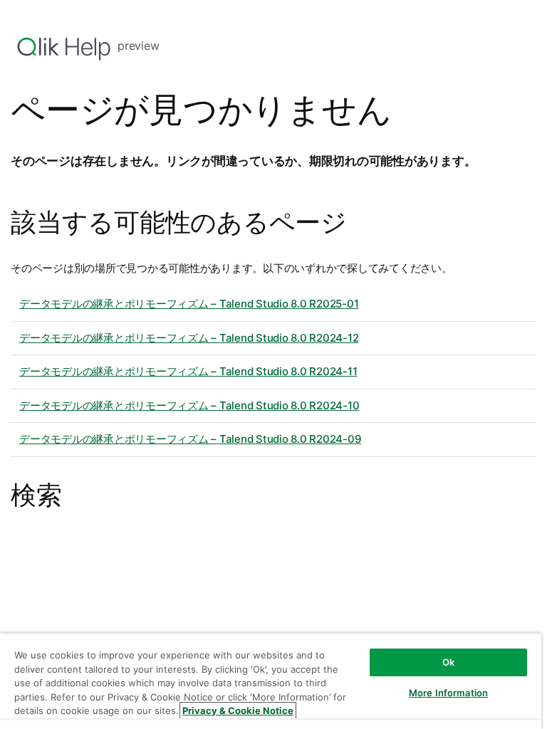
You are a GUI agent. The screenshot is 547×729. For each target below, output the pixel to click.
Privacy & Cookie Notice (237, 710)
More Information (448, 692)
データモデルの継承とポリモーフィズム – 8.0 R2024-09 (190, 439)
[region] (270, 681)
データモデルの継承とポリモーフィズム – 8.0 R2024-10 (189, 405)
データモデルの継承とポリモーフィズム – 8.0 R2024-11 (188, 371)
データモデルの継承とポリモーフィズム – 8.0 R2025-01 (188, 303)
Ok (448, 662)
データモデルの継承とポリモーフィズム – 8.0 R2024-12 (188, 338)
